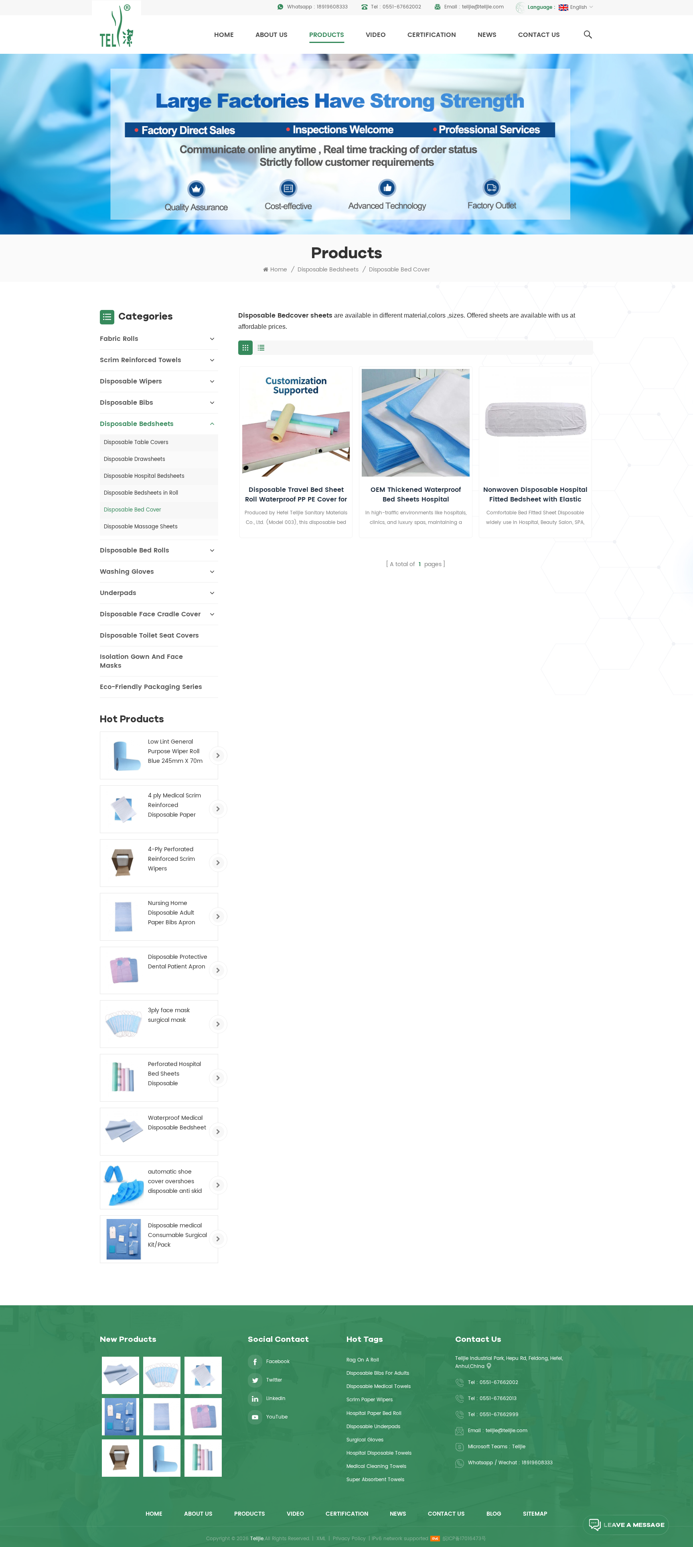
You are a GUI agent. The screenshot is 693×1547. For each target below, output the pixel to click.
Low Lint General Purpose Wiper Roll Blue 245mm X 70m (175, 751)
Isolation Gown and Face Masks (141, 661)
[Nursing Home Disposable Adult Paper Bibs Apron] (123, 917)
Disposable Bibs (126, 402)
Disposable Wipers (131, 381)
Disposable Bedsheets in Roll (141, 493)
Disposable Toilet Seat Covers (149, 635)
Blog (493, 1513)
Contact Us (539, 35)
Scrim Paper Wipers (369, 1400)
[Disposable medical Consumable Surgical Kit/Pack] (123, 1239)
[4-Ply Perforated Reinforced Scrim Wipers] (123, 863)
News (487, 35)
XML (321, 1539)
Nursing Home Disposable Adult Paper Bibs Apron (171, 913)
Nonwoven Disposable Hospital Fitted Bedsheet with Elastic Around (535, 494)
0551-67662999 (499, 1415)
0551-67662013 (498, 1398)
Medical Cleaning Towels (376, 1466)
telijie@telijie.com (483, 7)
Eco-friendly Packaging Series (151, 687)
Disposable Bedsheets (328, 270)
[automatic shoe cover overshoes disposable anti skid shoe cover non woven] (123, 1185)
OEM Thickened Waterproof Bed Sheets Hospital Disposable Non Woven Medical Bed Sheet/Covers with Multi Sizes (416, 494)
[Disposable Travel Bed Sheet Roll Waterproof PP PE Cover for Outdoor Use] (296, 423)
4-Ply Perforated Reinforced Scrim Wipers (171, 859)
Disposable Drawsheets (134, 459)
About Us (271, 35)
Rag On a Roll (362, 1360)
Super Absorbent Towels (375, 1480)
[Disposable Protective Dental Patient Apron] (123, 970)
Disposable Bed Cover (399, 270)
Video (376, 35)
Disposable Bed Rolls (134, 550)
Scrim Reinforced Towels (140, 360)
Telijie (518, 1447)
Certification (431, 35)
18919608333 (332, 7)
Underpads (118, 593)
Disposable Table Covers (136, 442)
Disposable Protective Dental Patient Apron (177, 961)
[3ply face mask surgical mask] (123, 1024)
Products (326, 35)
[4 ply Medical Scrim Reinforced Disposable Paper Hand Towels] (123, 809)
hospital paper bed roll (373, 1413)
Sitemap (535, 1513)
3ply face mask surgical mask (169, 1015)
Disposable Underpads (373, 1427)
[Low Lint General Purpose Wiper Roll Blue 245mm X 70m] (123, 755)
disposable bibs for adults (377, 1373)
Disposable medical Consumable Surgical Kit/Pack (177, 1235)
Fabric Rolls (119, 339)
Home (224, 35)
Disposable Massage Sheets (141, 527)
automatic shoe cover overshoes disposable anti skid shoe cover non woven (175, 1181)
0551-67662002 (402, 7)
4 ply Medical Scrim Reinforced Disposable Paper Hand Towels (174, 805)
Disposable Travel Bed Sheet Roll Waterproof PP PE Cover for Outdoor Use (296, 494)
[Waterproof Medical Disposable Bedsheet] (123, 1131)
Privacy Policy (349, 1539)
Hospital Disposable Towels (378, 1453)
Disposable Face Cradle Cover (150, 614)
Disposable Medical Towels (378, 1386)
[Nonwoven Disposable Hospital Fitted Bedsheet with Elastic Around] (535, 423)
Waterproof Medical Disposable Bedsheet (177, 1122)
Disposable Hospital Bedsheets (144, 476)
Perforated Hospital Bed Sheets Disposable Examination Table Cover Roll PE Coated (177, 1074)
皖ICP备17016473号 (464, 1539)
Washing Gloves (127, 572)
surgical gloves (364, 1440)
